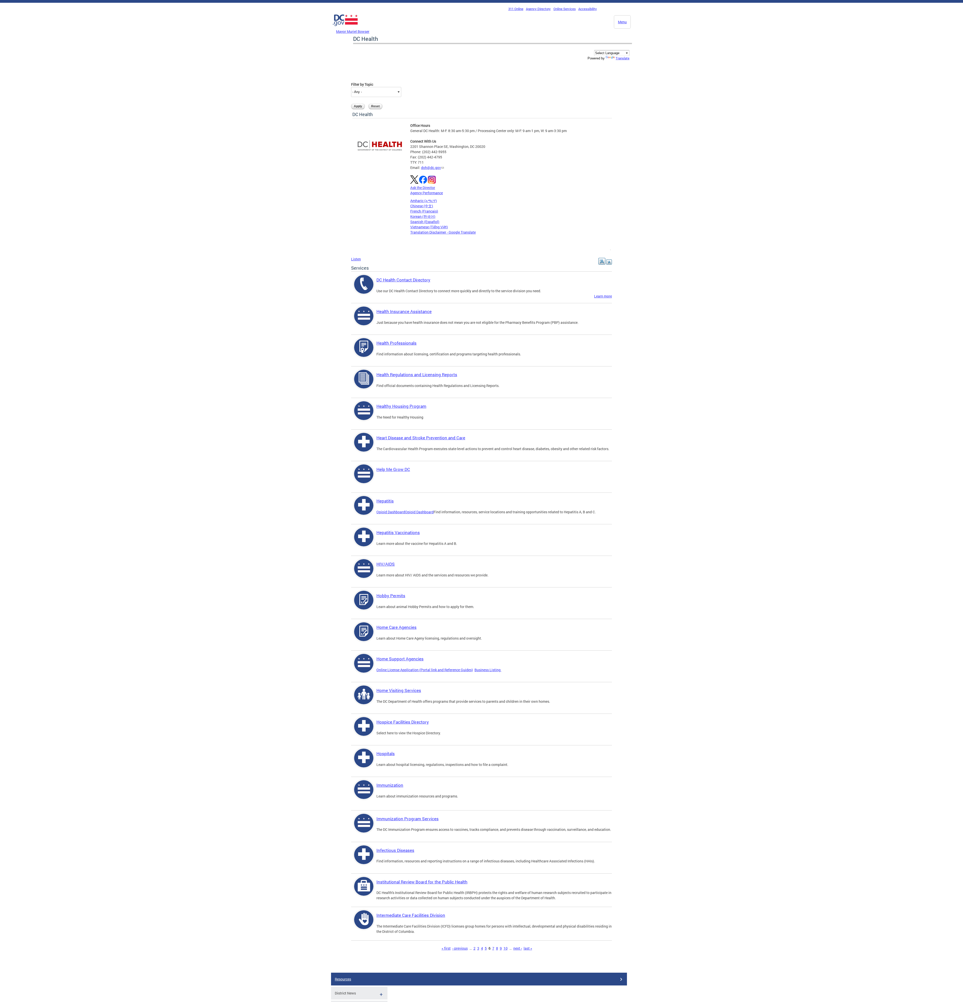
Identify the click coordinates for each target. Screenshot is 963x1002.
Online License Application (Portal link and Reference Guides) (424, 669)
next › (517, 948)
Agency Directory (538, 9)
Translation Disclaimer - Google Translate (443, 232)
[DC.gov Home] (345, 27)
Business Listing (487, 669)
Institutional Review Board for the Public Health (421, 882)
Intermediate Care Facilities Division (410, 915)
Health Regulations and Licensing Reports (416, 374)
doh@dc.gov (431, 167)
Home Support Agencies (400, 659)
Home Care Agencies (396, 627)
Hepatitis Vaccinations (398, 532)
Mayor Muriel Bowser (352, 31)
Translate (622, 58)
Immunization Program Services (407, 819)
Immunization (389, 785)
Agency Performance (426, 192)
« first (446, 948)
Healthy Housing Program (401, 406)
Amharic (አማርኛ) (423, 200)
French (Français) (424, 211)
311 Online (515, 9)
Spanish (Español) (424, 221)
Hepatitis (385, 501)
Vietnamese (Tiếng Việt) (429, 227)
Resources (343, 979)
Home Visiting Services (398, 690)
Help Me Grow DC (393, 469)
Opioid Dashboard (390, 512)
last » (528, 948)
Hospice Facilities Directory (402, 722)
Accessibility (587, 9)
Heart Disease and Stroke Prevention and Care (420, 438)
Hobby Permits (390, 595)
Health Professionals (396, 343)
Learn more (603, 296)
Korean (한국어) (422, 216)
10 (506, 948)
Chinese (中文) (421, 206)
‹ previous (460, 948)
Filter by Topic (362, 84)
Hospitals (385, 753)
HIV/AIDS (385, 564)
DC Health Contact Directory (403, 280)
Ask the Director (422, 187)
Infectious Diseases (395, 850)
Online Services (564, 9)
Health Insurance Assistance (404, 311)
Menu (622, 22)
